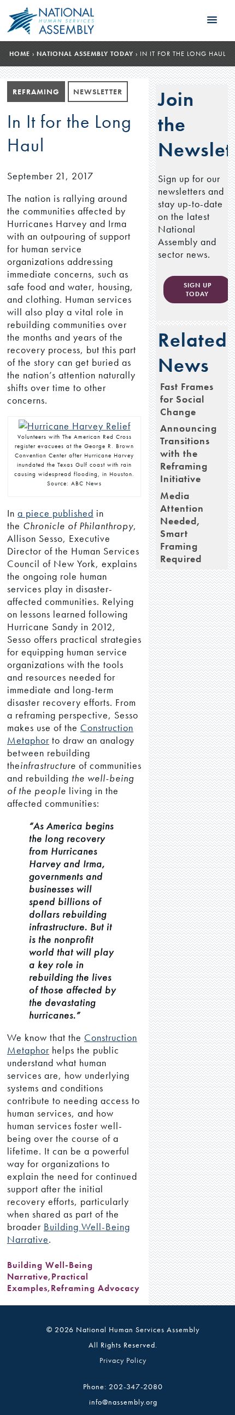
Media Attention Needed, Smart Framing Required (182, 527)
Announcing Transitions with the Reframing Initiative (188, 453)
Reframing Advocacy (95, 1288)
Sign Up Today (198, 289)
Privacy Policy (122, 1360)
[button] (212, 20)
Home (19, 53)
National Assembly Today (85, 53)
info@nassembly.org (123, 1402)
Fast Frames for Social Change (187, 399)
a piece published (55, 513)
